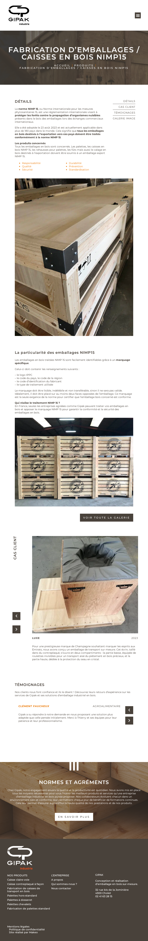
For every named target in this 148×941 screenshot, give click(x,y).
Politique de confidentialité (27, 929)
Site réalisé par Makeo (23, 932)
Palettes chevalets (19, 904)
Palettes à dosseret (19, 900)
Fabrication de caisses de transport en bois (23, 890)
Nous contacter (61, 888)
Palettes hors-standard (22, 895)
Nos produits (17, 875)
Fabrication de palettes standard (28, 908)
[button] (138, 15)
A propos (57, 879)
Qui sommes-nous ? (64, 884)
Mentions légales (18, 926)
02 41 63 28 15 (103, 896)
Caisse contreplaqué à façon (25, 884)
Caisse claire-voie (18, 879)
